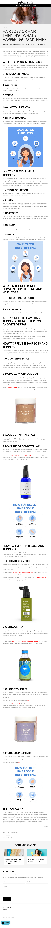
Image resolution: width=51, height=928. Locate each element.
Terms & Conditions (7, 912)
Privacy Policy (28, 877)
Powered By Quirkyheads (8, 917)
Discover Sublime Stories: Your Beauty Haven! (26, 5)
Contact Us (5, 909)
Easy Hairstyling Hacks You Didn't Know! (36, 860)
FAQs (4, 911)
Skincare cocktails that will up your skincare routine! (13, 861)
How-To (5, 27)
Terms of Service (37, 877)
